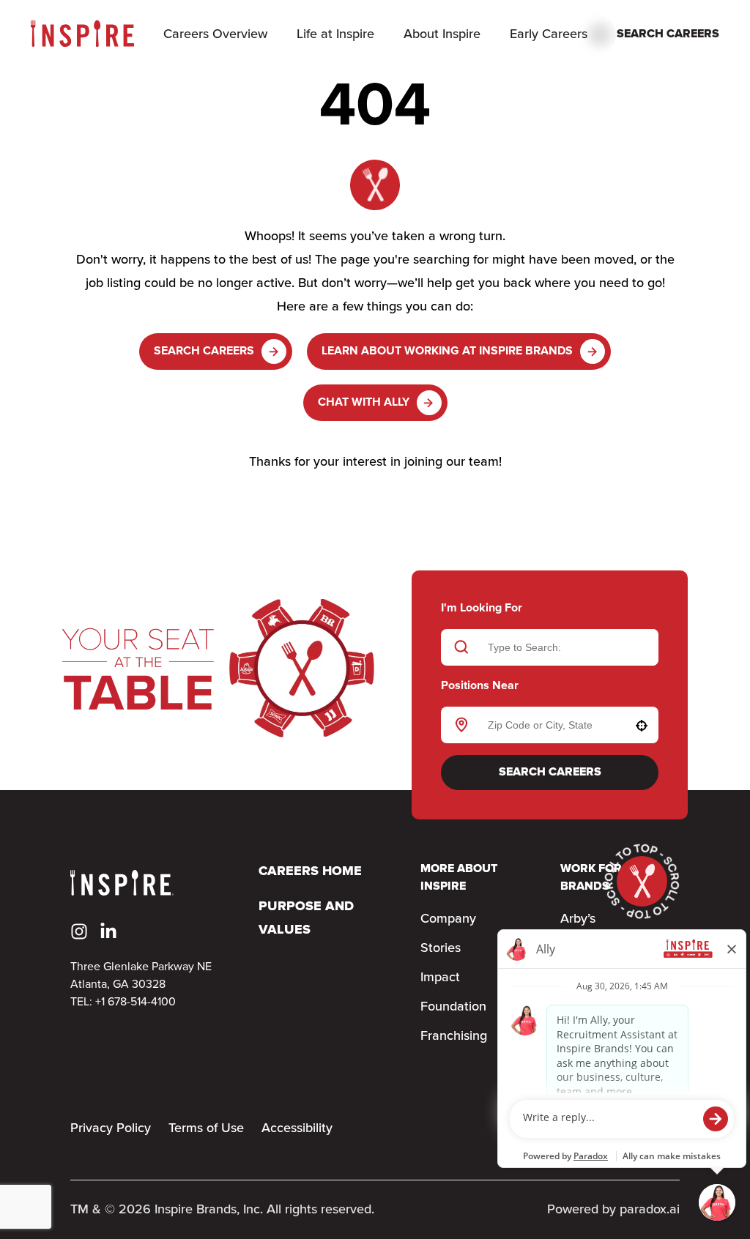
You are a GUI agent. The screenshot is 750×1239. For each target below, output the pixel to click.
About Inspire (442, 34)
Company (448, 919)
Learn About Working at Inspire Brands (447, 351)
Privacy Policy (110, 1128)
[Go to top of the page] (642, 881)
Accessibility (297, 1128)
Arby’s (577, 919)
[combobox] (547, 725)
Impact (440, 978)
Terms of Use (206, 1128)
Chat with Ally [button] (363, 402)
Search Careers (204, 351)
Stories (440, 948)
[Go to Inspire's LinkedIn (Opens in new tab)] (108, 931)
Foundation (453, 1007)
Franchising (453, 1036)
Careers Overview (215, 34)
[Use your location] (641, 726)
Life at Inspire (335, 34)
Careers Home (310, 871)
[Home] (82, 34)
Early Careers (548, 34)
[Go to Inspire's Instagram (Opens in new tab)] (79, 931)
